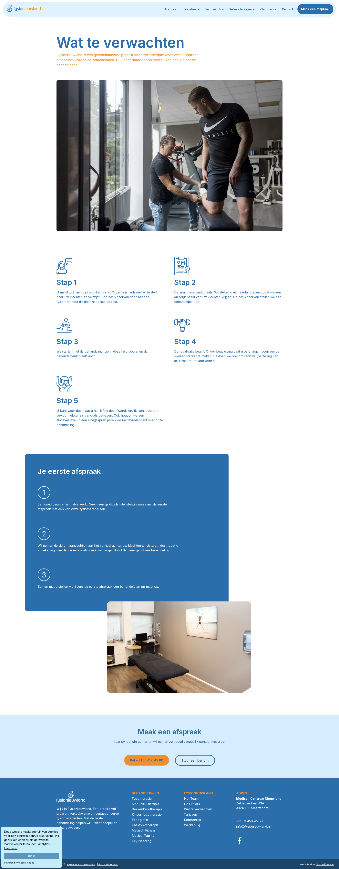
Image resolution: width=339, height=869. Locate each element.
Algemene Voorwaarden (81, 864)
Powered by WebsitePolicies (19, 862)
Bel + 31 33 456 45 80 (146, 760)
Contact (287, 9)
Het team (172, 9)
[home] (23, 9)
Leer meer (10, 848)
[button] (192, 9)
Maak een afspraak (315, 9)
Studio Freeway (325, 864)
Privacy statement (107, 864)
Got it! (32, 855)
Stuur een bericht (195, 760)
